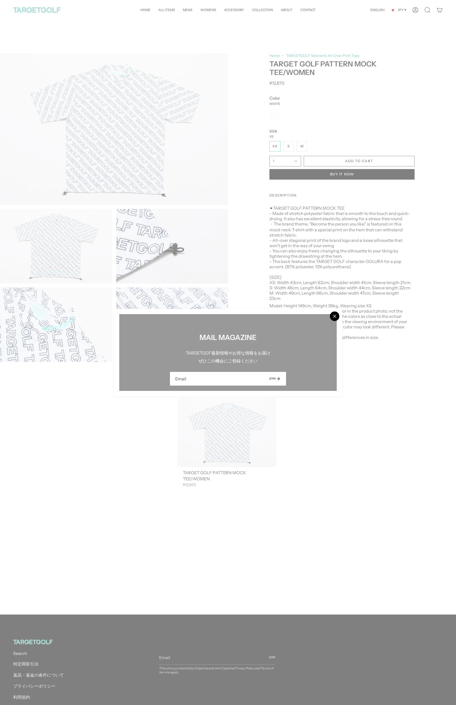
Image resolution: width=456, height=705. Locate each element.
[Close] (334, 316)
